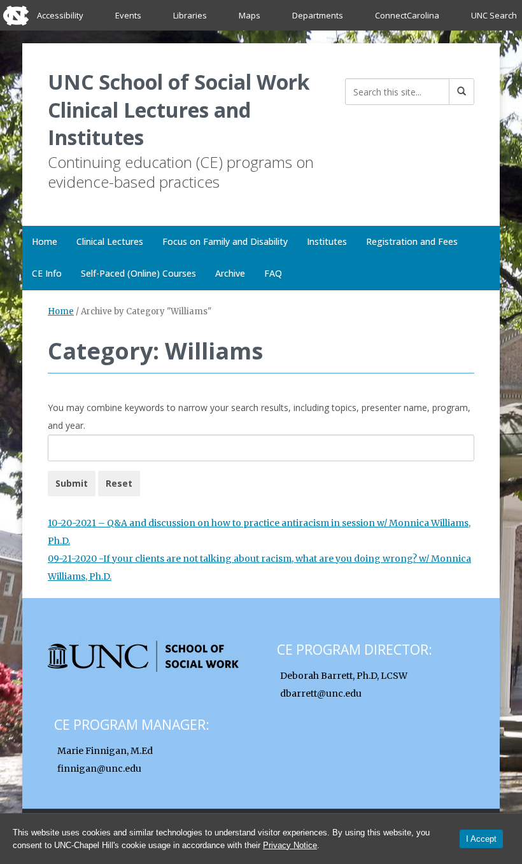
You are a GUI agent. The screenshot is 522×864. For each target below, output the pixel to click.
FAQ (273, 273)
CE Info (47, 273)
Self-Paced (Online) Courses (138, 273)
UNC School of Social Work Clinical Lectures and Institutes (178, 109)
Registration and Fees (412, 241)
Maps (249, 15)
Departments (317, 15)
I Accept (481, 839)
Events (128, 15)
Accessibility (60, 15)
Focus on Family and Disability (225, 241)
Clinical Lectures (109, 241)
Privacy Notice (290, 845)
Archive (230, 273)
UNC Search (494, 15)
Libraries (190, 15)
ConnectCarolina (407, 15)
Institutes (327, 241)
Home (44, 241)
